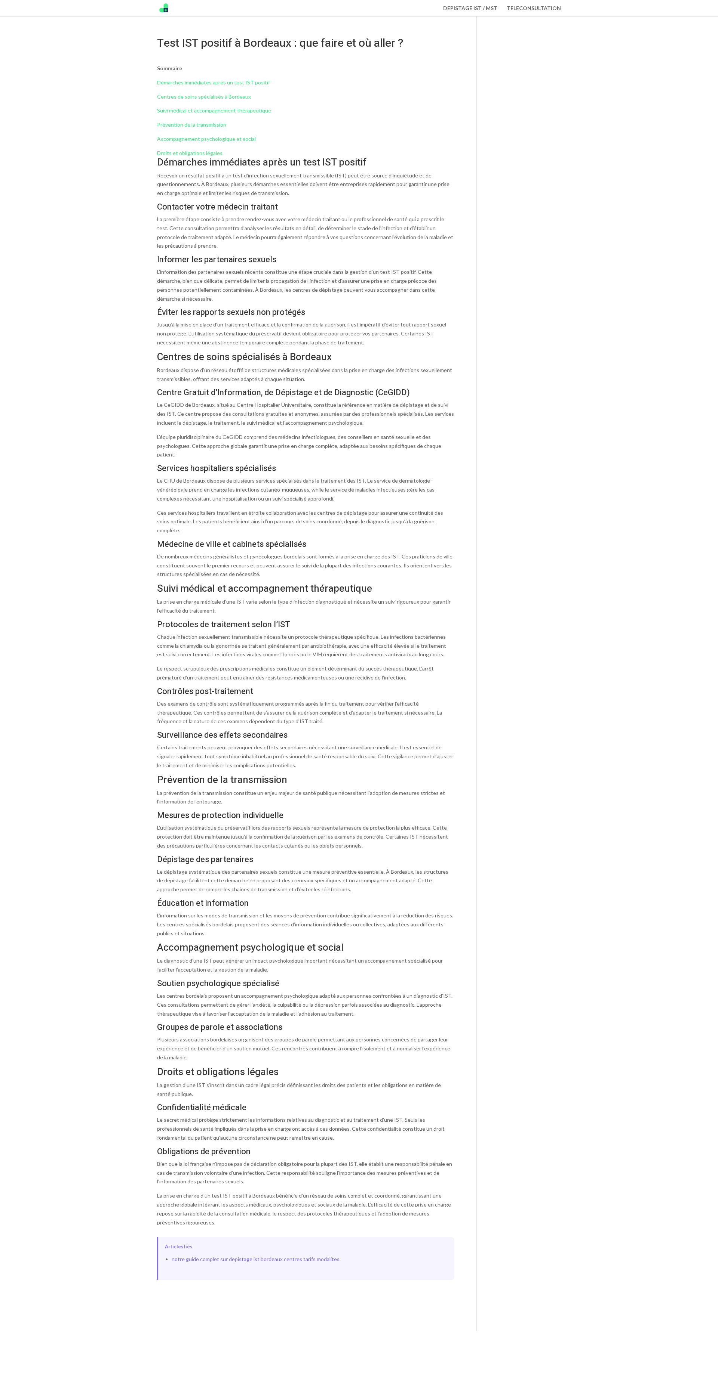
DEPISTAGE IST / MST (470, 8)
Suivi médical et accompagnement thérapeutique (214, 110)
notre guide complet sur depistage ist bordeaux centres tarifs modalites (256, 1259)
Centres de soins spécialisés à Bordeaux (204, 96)
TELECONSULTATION (534, 8)
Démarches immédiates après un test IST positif (213, 82)
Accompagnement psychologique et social (206, 139)
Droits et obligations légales (190, 153)
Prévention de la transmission (191, 124)
